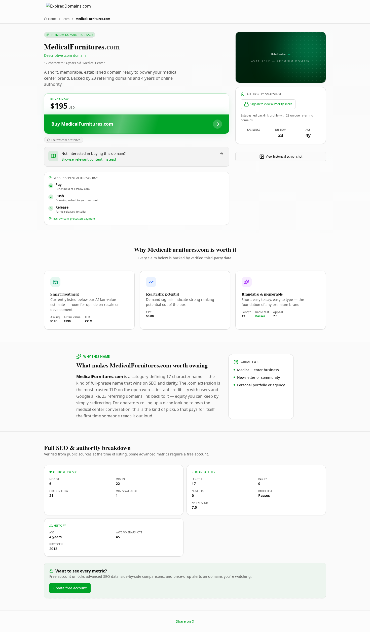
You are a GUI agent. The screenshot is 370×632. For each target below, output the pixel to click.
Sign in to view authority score (271, 104)
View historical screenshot (284, 156)
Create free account (70, 588)
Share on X (185, 621)
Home (52, 19)
